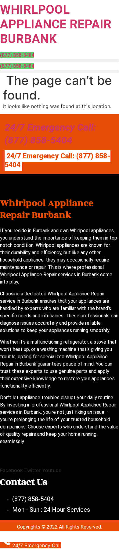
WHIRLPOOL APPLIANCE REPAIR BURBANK (55, 24)
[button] (59, 60)
